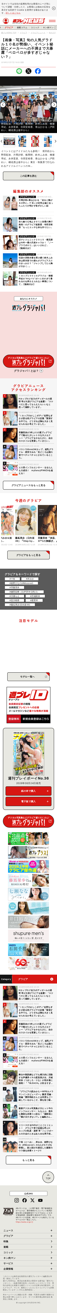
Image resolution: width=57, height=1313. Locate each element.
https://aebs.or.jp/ (24, 1222)
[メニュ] (52, 20)
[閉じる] (54, 8)
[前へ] (3, 105)
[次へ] (54, 105)
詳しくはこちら (13, 13)
